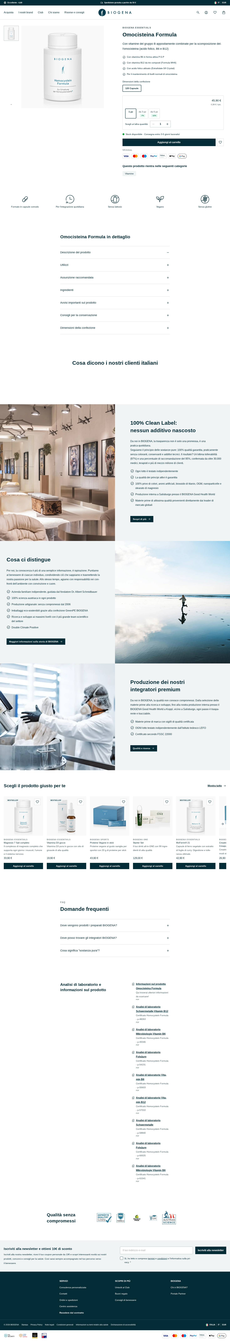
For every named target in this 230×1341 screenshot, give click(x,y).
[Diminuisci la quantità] (153, 124)
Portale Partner (178, 1293)
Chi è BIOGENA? (179, 1287)
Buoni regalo (121, 1293)
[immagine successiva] (11, 104)
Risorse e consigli (74, 12)
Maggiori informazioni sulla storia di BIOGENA (33, 641)
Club (40, 12)
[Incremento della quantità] (167, 124)
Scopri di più (139, 519)
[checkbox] (121, 1258)
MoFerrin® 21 (183, 842)
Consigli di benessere (125, 1300)
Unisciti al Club (122, 1287)
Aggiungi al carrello (169, 142)
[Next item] (222, 824)
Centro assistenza (68, 1306)
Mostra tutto (215, 785)
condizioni (162, 1258)
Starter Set (138, 842)
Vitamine (129, 173)
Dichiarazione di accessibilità (123, 1325)
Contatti (63, 1293)
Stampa (24, 1325)
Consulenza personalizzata (72, 1287)
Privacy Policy (36, 1325)
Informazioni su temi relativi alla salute (92, 1325)
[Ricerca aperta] (198, 12)
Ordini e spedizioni (68, 1300)
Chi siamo (53, 12)
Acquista (8, 12)
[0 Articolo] (223, 12)
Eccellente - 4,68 (15, 3)
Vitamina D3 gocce (56, 842)
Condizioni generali (65, 1325)
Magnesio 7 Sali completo (16, 842)
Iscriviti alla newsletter (211, 1250)
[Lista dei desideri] (214, 12)
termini (151, 1258)
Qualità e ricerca (141, 748)
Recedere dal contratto (71, 1312)
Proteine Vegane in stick (102, 842)
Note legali (49, 1325)
